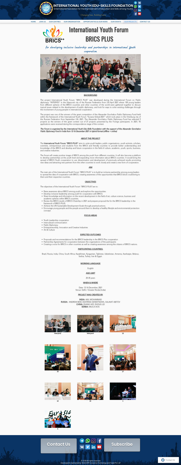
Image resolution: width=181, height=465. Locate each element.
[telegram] (135, 2)
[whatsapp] (135, 6)
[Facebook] (135, 13)
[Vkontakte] (139, 2)
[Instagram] (135, 10)
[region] (59, 445)
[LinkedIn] (139, 10)
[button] (54, 22)
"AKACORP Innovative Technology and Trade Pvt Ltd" (101, 463)
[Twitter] (139, 6)
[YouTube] (139, 13)
